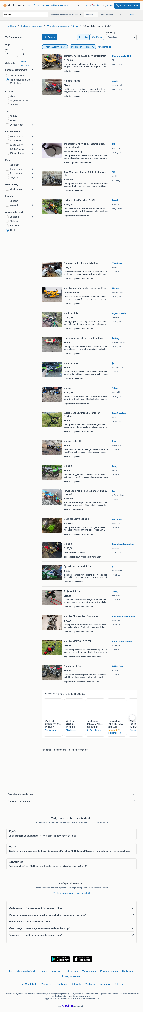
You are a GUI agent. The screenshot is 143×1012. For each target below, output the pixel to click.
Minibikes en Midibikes (80, 47)
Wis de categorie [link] (25, 63)
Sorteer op (110, 32)
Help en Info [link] (71, 971)
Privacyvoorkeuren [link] (71, 976)
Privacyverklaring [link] (109, 971)
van (7, 49)
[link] (13, 5)
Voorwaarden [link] (43, 5)
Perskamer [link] (62, 984)
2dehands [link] (90, 984)
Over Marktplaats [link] (28, 984)
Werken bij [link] (46, 984)
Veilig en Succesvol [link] (51, 971)
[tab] (83, 37)
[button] (96, 5)
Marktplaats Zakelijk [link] (27, 971)
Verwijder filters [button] (104, 47)
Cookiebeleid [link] (128, 971)
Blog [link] (10, 971)
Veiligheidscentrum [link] (59, 5)
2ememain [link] (105, 984)
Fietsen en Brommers (53, 47)
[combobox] (25, 14)
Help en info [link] (31, 5)
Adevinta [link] (76, 984)
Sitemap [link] (119, 984)
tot (22, 49)
